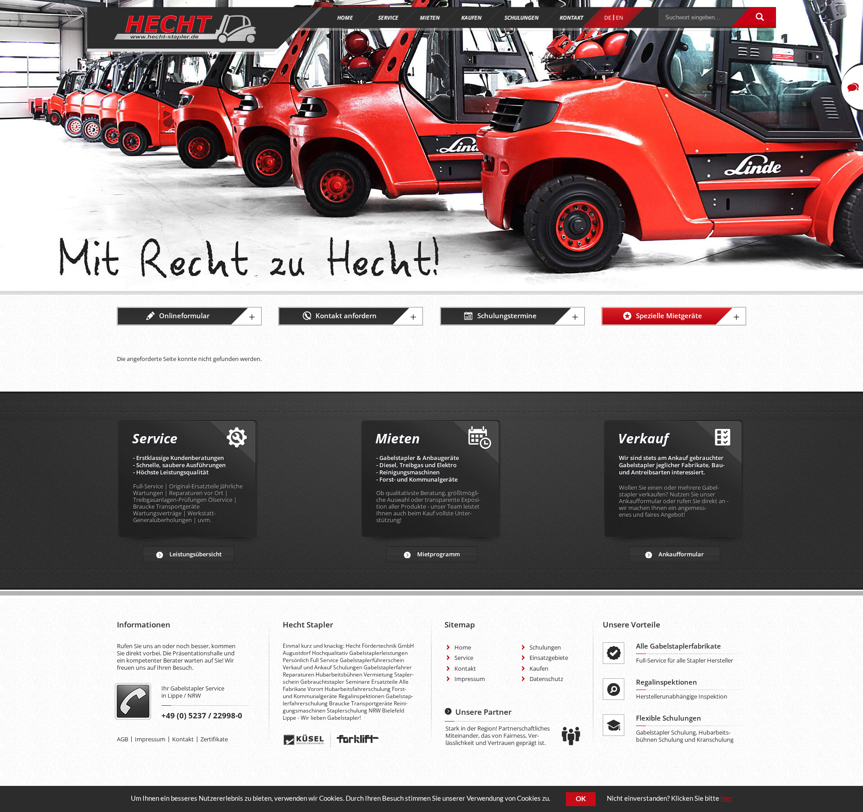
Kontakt (183, 739)
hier (726, 798)
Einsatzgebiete (548, 657)
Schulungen (545, 647)
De (607, 18)
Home (462, 647)
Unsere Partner (483, 712)
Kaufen (538, 668)
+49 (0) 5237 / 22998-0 (201, 715)
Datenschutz (546, 678)
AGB (122, 739)
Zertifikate (214, 739)
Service (463, 657)
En (619, 18)
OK (581, 799)
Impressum (150, 739)
